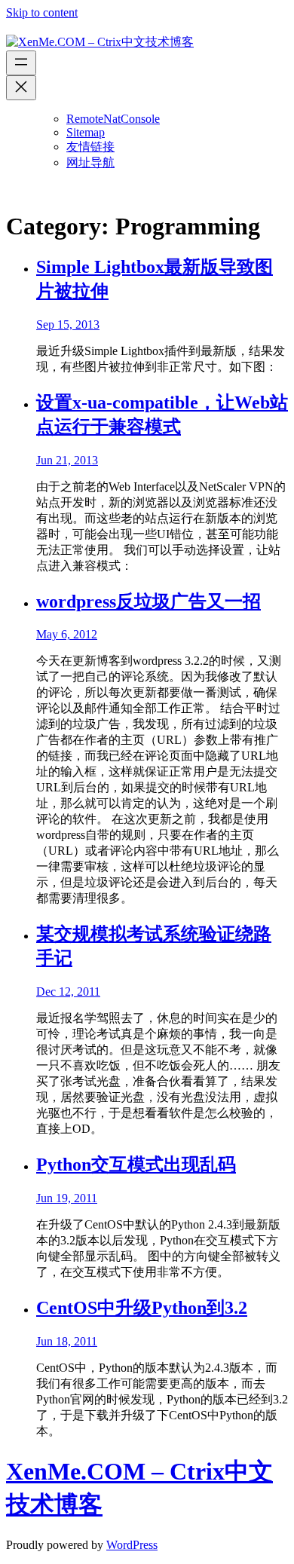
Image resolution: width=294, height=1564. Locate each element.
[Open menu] (21, 63)
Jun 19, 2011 (66, 1198)
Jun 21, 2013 (67, 460)
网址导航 (90, 162)
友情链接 (90, 146)
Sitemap (85, 132)
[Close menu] (21, 87)
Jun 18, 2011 (66, 1341)
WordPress (132, 1544)
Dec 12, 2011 (68, 991)
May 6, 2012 (66, 634)
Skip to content (42, 12)
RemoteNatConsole (113, 118)
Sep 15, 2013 (68, 324)
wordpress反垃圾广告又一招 (148, 601)
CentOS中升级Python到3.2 (141, 1308)
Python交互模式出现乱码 (136, 1164)
